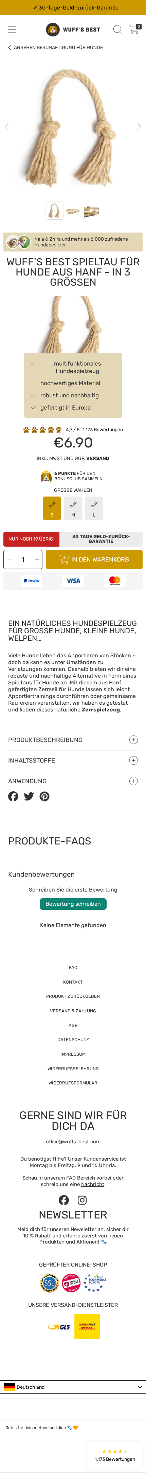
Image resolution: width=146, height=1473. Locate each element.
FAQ (73, 967)
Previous (7, 127)
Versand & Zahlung (73, 1010)
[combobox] (73, 1387)
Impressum (73, 1054)
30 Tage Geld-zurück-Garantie (101, 539)
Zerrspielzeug (101, 709)
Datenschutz (73, 1039)
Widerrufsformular (73, 1082)
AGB (73, 1025)
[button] (11, 29)
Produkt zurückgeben (73, 996)
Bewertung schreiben (73, 904)
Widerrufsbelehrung (73, 1068)
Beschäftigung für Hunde (58, 47)
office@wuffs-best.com (73, 1142)
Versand (97, 458)
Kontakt (73, 982)
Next (139, 127)
